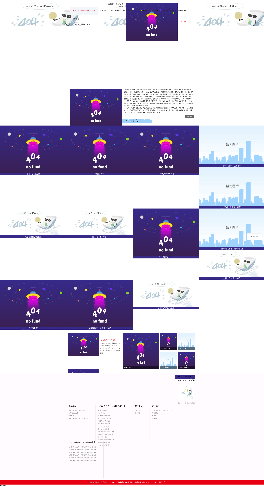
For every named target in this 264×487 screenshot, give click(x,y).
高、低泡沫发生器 (103, 429)
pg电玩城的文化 (73, 413)
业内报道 (137, 413)
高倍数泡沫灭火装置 (104, 423)
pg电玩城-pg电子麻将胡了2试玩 (83, 10)
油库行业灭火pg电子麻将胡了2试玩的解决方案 (82, 452)
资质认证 (71, 415)
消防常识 (155, 413)
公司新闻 (137, 410)
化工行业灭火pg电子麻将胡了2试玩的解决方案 (82, 455)
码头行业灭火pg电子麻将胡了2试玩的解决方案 (82, 449)
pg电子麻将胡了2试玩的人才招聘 (78, 418)
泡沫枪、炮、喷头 (103, 426)
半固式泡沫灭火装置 (104, 421)
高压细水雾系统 (102, 410)
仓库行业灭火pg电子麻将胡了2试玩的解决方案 (82, 447)
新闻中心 (143, 10)
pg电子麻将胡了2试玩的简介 (77, 410)
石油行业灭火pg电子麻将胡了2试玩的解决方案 (82, 460)
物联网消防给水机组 (104, 442)
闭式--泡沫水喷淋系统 (104, 418)
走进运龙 (103, 10)
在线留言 (155, 418)
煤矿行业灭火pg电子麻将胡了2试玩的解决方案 (82, 457)
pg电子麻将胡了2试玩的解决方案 (175, 10)
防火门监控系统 (102, 437)
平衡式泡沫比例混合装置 (105, 434)
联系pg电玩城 (94, 482)
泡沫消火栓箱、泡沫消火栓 (106, 431)
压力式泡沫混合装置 (104, 415)
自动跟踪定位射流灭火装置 (106, 440)
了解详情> (189, 116)
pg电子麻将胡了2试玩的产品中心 (123, 10)
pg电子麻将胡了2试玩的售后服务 (162, 410)
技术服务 (154, 10)
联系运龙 (75, 19)
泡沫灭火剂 (101, 413)
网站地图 (104, 482)
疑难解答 (155, 415)
